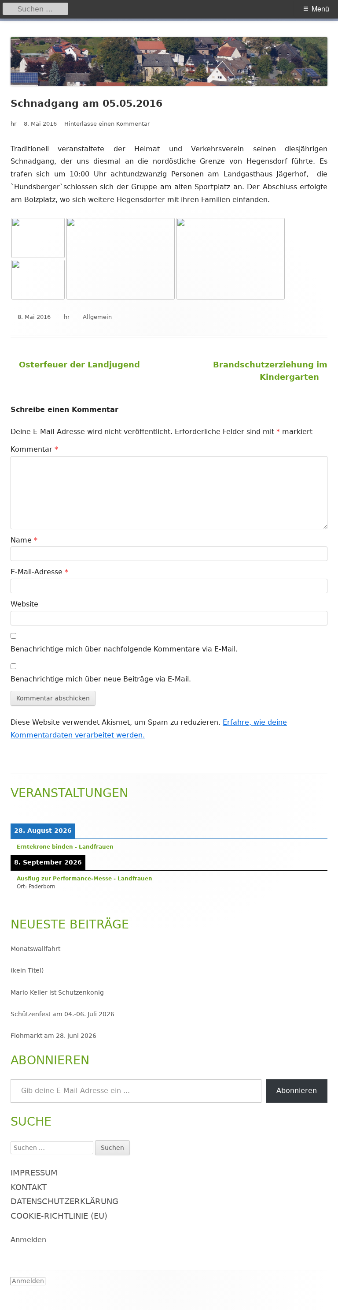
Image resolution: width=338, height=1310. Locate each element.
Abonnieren (296, 1090)
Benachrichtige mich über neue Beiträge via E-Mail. (101, 679)
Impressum (34, 1172)
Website (24, 604)
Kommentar (34, 449)
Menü (320, 9)
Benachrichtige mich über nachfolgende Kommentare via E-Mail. (124, 649)
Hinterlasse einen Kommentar (107, 123)
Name (24, 540)
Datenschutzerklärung (64, 1201)
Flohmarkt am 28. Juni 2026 (53, 1035)
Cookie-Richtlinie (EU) (59, 1215)
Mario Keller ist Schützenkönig (57, 992)
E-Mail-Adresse (39, 572)
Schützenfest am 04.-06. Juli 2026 (62, 1014)
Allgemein (97, 317)
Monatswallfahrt (35, 948)
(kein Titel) (27, 970)
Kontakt (29, 1187)
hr (13, 123)
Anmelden (28, 1239)
